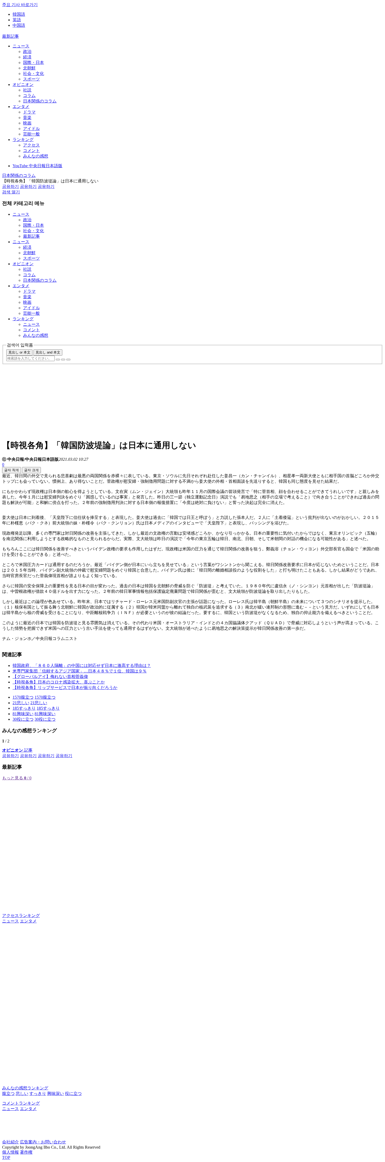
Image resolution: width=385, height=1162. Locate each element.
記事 (17, 750)
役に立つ (73, 1093)
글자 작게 (11, 470)
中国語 (19, 25)
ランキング (23, 139)
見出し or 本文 (19, 352)
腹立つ (8, 1093)
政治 (27, 51)
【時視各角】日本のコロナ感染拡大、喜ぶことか (59, 682)
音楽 (27, 117)
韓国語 (19, 14)
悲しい (22, 1093)
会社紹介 (10, 1142)
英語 (17, 20)
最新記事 (10, 36)
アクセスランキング (21, 915)
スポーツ (31, 79)
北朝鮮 (29, 68)
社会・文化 (33, 73)
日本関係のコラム (40, 101)
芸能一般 (31, 134)
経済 (27, 57)
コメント (31, 150)
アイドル (31, 128)
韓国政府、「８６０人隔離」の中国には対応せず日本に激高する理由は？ (82, 665)
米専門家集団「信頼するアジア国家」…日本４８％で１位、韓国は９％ (80, 671)
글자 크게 (31, 470)
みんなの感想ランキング (25, 1088)
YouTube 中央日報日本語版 (37, 166)
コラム (29, 95)
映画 (27, 123)
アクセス (31, 145)
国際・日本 (33, 62)
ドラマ (29, 112)
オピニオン (23, 84)
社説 (27, 90)
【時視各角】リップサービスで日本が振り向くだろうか (65, 687)
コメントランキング (21, 1103)
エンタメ (21, 106)
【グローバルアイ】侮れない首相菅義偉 (50, 676)
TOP (6, 1157)
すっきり (37, 1093)
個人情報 (10, 1152)
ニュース (21, 46)
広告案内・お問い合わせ (43, 1142)
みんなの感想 (35, 156)
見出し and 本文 (48, 352)
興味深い (55, 1093)
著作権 (26, 1152)
